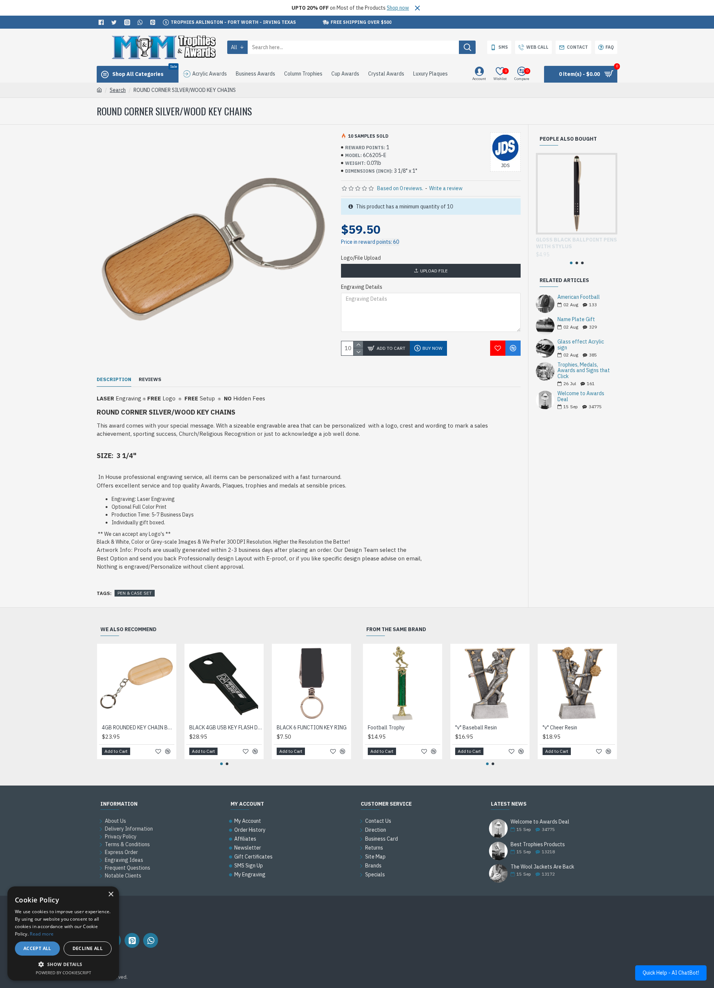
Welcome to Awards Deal (580, 396)
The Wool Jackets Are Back (542, 867)
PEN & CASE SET (135, 593)
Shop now (398, 7)
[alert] (63, 933)
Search (118, 90)
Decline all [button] (88, 948)
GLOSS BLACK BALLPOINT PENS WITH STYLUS (576, 243)
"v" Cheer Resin (560, 727)
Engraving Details (361, 287)
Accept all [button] (37, 948)
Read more (42, 934)
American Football (578, 297)
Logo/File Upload (361, 258)
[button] (571, 263)
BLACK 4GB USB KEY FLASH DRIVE (225, 727)
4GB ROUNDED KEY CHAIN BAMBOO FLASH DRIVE (138, 727)
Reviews (150, 380)
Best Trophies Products (538, 844)
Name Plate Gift (576, 319)
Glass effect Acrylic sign (580, 345)
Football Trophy (386, 727)
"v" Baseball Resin (476, 727)
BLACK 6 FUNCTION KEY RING (312, 727)
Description (114, 380)
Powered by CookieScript (63, 972)
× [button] (110, 894)
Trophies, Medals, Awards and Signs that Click (583, 370)
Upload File (434, 271)
